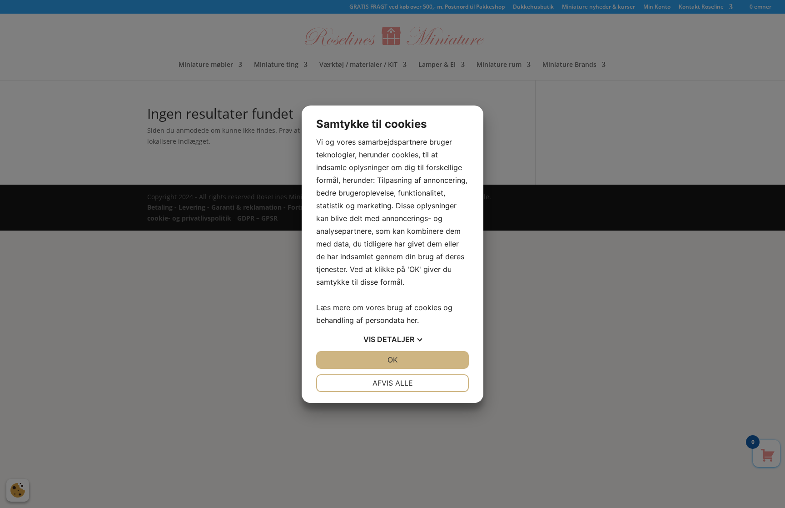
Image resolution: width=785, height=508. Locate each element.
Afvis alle (393, 382)
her (412, 320)
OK (392, 359)
